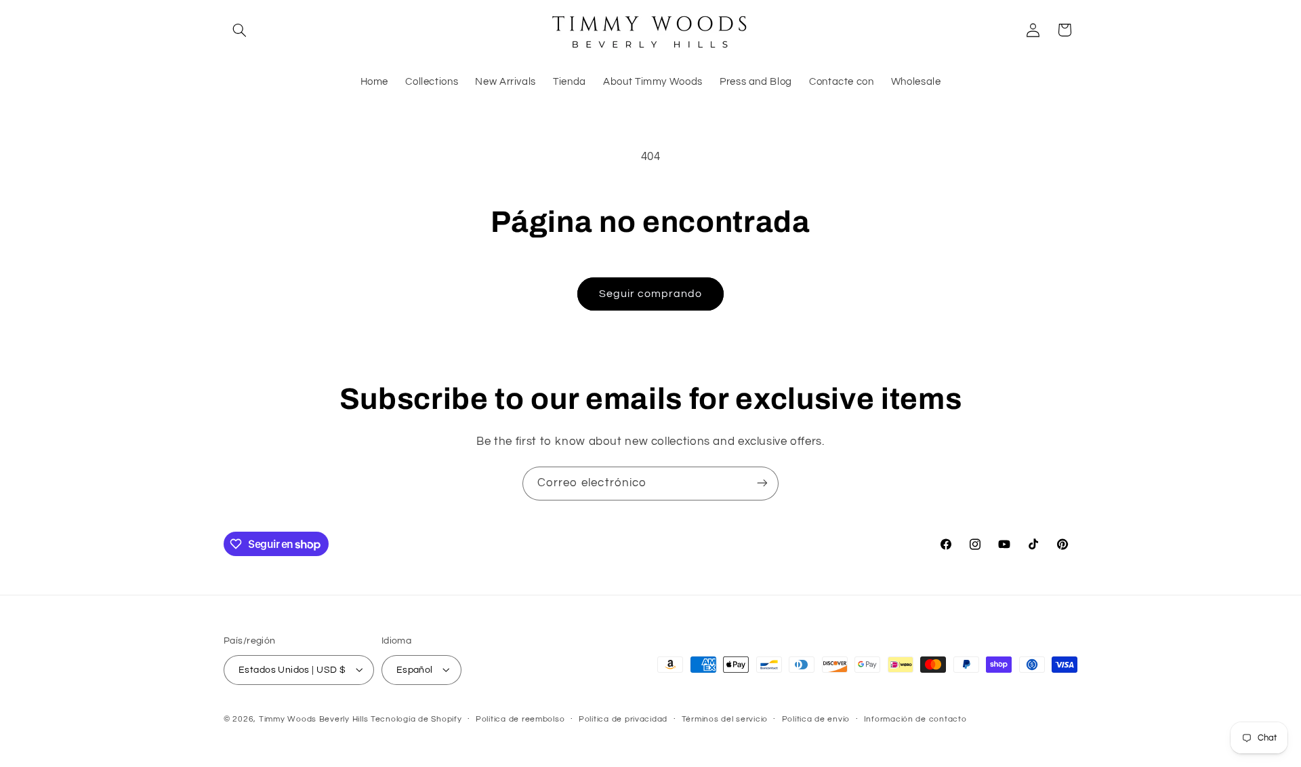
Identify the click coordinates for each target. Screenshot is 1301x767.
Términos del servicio (725, 719)
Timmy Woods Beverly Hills (313, 718)
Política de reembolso (520, 719)
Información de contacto (915, 719)
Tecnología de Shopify (416, 718)
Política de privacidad (623, 719)
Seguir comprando (651, 293)
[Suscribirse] (762, 483)
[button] (239, 29)
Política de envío (816, 719)
